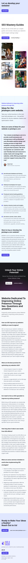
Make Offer (5, 530)
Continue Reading (15, 37)
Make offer (9, 283)
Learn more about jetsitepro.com (18, 530)
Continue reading (18, 283)
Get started (5, 10)
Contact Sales (5, 37)
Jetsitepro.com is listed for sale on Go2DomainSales (13, 547)
